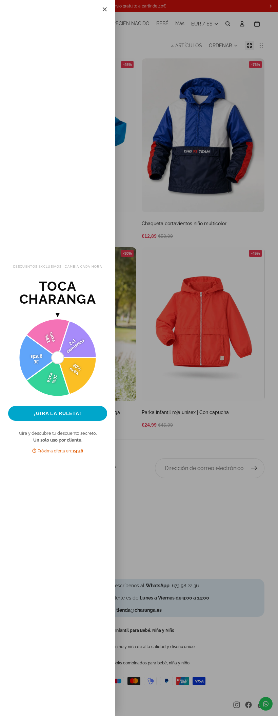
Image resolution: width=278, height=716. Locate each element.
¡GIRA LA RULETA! (57, 413)
